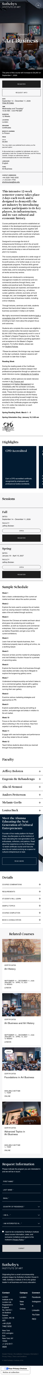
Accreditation (18, 1354)
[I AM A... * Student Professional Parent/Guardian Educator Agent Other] (21, 1215)
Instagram (36, 1301)
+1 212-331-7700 (9, 180)
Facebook (36, 1297)
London (23, 1297)
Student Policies (11, 346)
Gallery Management (23, 384)
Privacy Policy (18, 1239)
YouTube (36, 1314)
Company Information (30, 1354)
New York (22, 1303)
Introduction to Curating (30, 374)
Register (21, 84)
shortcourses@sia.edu (11, 182)
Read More (19, 861)
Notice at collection (11, 1372)
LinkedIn (35, 1310)
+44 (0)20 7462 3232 (10, 177)
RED (34, 1318)
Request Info (21, 93)
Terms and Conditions (20, 1356)
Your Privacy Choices (18, 1368)
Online (22, 1308)
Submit (21, 1248)
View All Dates (8, 103)
